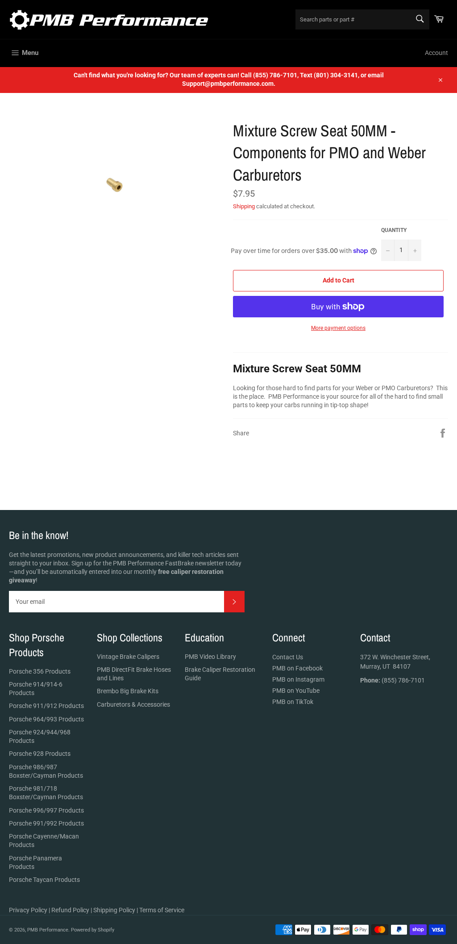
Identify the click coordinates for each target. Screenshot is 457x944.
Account (436, 52)
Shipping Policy (114, 910)
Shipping (244, 206)
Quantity (394, 230)
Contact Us (287, 657)
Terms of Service (161, 910)
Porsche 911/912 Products (46, 705)
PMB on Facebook (297, 668)
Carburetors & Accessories (133, 704)
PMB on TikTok (292, 701)
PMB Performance (47, 930)
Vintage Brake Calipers (128, 656)
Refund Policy (70, 910)
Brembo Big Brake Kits (127, 691)
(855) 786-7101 (392, 680)
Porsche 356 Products (40, 671)
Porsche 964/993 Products (46, 719)
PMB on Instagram (298, 679)
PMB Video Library (210, 656)
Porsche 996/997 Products (46, 810)
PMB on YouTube (296, 690)
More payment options (338, 328)
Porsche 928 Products (40, 753)
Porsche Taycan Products (44, 879)
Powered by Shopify (92, 930)
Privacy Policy (28, 910)
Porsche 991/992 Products (46, 823)
